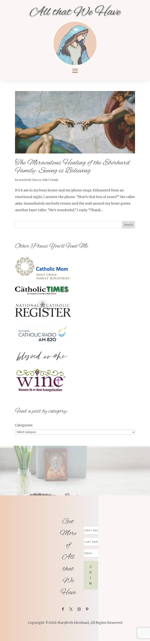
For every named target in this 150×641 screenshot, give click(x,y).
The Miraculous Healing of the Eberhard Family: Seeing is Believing (72, 167)
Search (128, 224)
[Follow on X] (71, 609)
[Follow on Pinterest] (87, 609)
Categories (24, 425)
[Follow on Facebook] (63, 609)
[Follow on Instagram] (79, 609)
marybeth (25, 179)
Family (54, 179)
